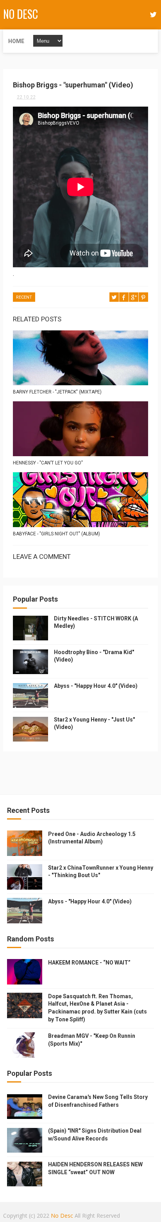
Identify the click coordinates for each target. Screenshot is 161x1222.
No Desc (20, 14)
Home (16, 41)
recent (24, 297)
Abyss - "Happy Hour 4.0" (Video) (96, 686)
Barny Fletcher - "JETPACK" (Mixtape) (57, 392)
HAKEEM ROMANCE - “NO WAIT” (89, 962)
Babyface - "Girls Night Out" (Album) (56, 534)
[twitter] (153, 14)
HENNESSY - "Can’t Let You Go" (48, 463)
